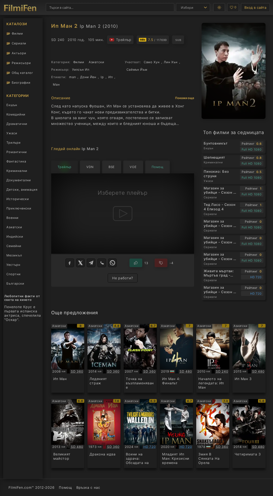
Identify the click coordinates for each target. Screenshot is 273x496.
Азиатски (14, 227)
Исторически (17, 199)
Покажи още (184, 98)
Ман (56, 84)
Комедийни (15, 114)
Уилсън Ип (80, 69)
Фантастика (16, 161)
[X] (80, 263)
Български (15, 283)
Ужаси (11, 133)
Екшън (11, 105)
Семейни (13, 246)
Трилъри (13, 143)
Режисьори (18, 63)
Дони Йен (88, 77)
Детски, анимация (22, 189)
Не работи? (122, 278)
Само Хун (152, 62)
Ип (110, 77)
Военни (12, 217)
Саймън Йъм (136, 69)
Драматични (16, 124)
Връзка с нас (88, 487)
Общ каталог (19, 73)
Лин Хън (170, 62)
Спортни (13, 274)
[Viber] (101, 263)
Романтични (16, 152)
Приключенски (18, 208)
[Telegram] (91, 263)
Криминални (16, 171)
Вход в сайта (255, 7)
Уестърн (13, 264)
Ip (102, 77)
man (72, 77)
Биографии (18, 82)
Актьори (16, 53)
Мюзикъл (14, 255)
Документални (18, 180)
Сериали (16, 43)
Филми (14, 33)
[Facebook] (69, 263)
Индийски (14, 236)
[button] (219, 7)
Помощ (65, 487)
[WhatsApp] (112, 263)
